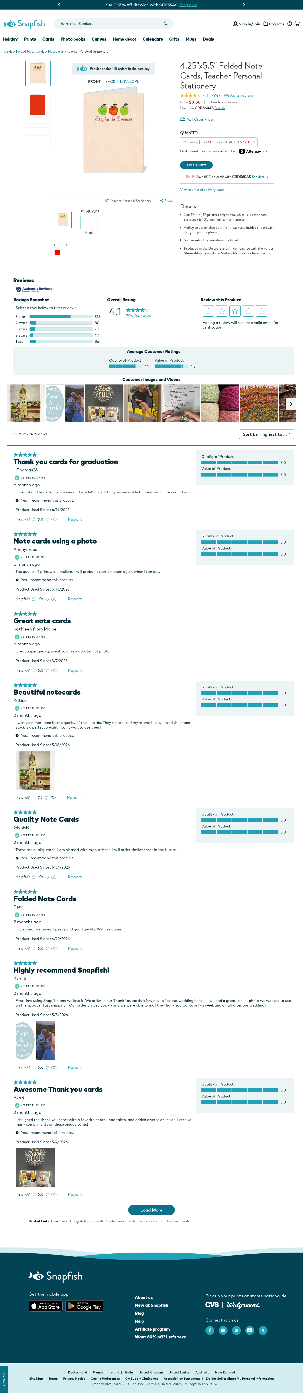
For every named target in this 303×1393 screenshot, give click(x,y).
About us (144, 1297)
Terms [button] (53, 1379)
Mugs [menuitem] (191, 39)
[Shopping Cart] (296, 24)
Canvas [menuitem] (99, 39)
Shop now (191, 4)
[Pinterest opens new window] (238, 1328)
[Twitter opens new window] (265, 1328)
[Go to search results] (166, 24)
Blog (139, 1313)
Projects (276, 24)
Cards (8, 51)
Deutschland (78, 1372)
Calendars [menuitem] (153, 39)
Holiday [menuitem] (10, 39)
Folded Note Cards (30, 51)
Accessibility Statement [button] (182, 1379)
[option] (38, 73)
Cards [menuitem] (48, 39)
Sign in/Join (249, 24)
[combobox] (113, 23)
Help (139, 1321)
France (98, 1372)
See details (260, 176)
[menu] (166, 201)
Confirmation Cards (120, 1221)
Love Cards (59, 1221)
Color (60, 245)
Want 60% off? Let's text (160, 1337)
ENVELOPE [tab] (129, 81)
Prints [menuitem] (30, 39)
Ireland (114, 1372)
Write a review (239, 95)
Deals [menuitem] (208, 39)
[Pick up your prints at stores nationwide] (212, 1304)
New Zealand (225, 1372)
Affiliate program (152, 1329)
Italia (129, 1372)
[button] (107, 201)
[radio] (57, 253)
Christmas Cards (177, 1221)
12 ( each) (216, 142)
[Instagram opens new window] (225, 1328)
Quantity (189, 132)
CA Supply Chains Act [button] (141, 1379)
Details (219, 108)
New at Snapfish (151, 1305)
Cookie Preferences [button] (105, 1379)
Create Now (196, 165)
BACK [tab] (110, 81)
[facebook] (212, 1328)
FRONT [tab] (94, 81)
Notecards (55, 51)
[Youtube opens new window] (252, 1328)
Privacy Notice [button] (74, 1379)
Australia (202, 1372)
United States (180, 1372)
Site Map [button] (36, 1379)
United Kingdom (151, 1372)
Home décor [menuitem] (124, 39)
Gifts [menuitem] (174, 39)
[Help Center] (289, 24)
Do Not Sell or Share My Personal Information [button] (240, 1379)
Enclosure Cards (150, 1221)
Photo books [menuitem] (73, 39)
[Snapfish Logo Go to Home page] (24, 23)
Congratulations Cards (86, 1221)
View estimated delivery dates (202, 189)
